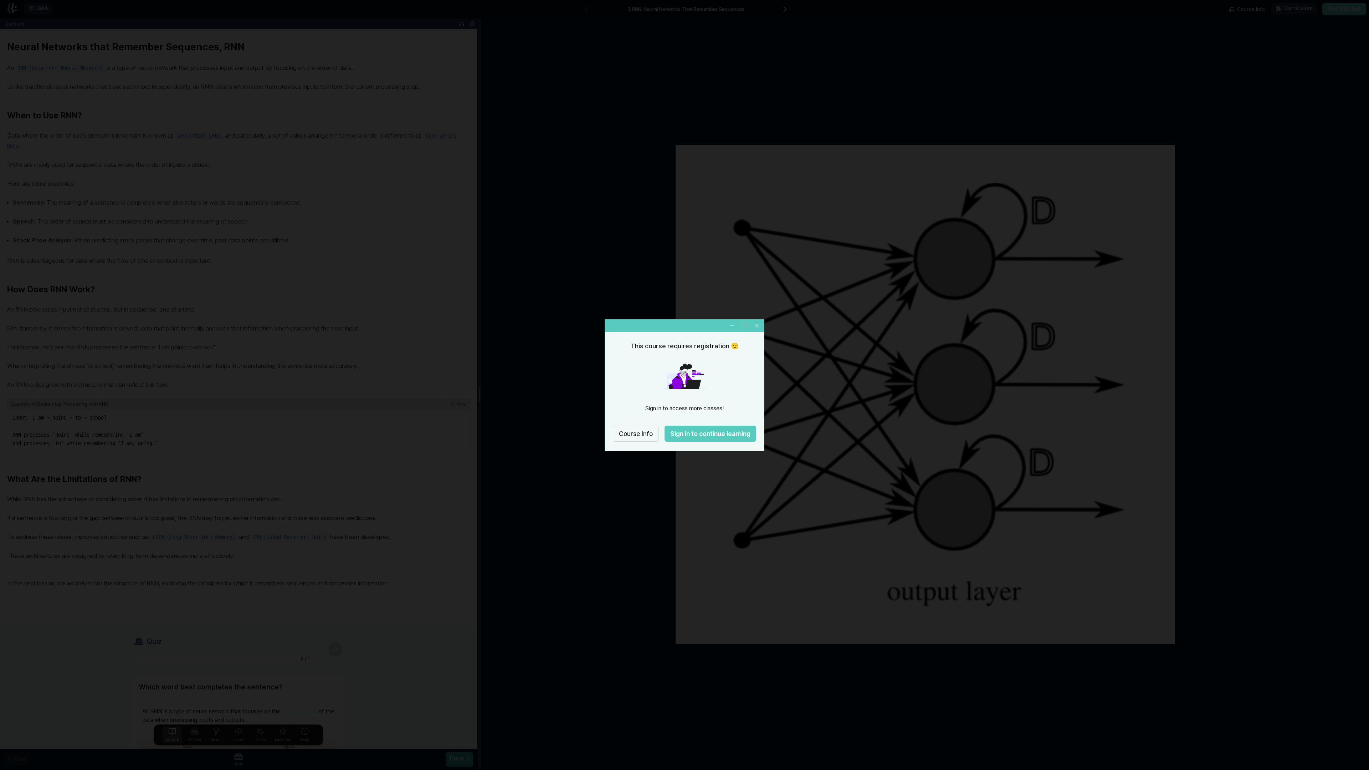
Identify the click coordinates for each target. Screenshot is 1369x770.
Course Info (636, 433)
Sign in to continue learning (710, 433)
